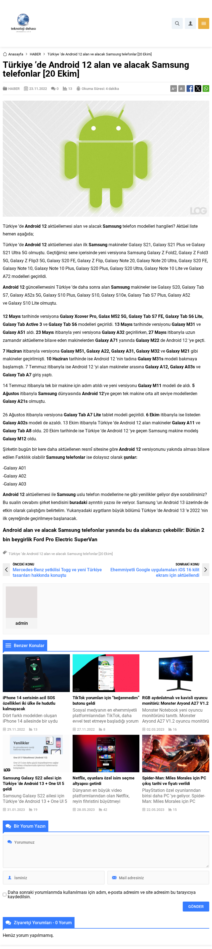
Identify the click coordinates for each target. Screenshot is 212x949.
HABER (35, 54)
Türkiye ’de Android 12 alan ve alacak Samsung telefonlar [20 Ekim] (61, 553)
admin (21, 623)
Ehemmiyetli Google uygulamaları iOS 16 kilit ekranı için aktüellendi (154, 572)
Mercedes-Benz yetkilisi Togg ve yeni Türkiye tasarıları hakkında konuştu (57, 572)
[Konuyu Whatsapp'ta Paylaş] (206, 88)
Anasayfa (15, 54)
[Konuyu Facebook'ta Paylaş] (190, 88)
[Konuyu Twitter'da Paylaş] (198, 88)
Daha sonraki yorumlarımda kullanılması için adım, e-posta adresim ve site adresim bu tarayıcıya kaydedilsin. (102, 894)
